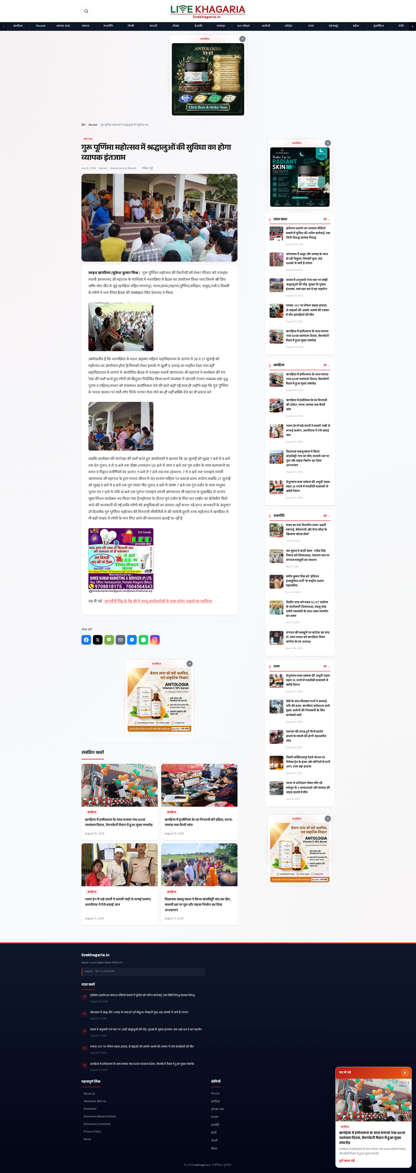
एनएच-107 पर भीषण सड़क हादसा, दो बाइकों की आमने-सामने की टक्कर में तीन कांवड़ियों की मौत (307, 311)
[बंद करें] (404, 1072)
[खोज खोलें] (86, 11)
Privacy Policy (92, 1131)
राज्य (311, 26)
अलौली (266, 26)
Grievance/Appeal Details (100, 1116)
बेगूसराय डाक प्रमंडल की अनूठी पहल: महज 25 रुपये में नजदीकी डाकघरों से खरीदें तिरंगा (308, 487)
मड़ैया (356, 26)
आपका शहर (63, 26)
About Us (89, 1093)
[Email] (120, 640)
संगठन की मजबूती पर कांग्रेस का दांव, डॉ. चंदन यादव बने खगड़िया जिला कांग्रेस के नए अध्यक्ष (308, 638)
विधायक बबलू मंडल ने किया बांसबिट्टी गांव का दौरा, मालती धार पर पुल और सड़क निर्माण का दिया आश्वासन (307, 459)
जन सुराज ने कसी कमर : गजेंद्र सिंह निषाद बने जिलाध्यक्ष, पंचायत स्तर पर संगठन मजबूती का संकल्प (307, 556)
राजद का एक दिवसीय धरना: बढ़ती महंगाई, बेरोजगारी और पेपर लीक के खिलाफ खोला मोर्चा (306, 530)
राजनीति (108, 26)
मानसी (153, 26)
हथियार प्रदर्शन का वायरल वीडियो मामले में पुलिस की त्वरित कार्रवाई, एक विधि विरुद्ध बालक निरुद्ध (308, 233)
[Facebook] (86, 640)
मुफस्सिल (379, 26)
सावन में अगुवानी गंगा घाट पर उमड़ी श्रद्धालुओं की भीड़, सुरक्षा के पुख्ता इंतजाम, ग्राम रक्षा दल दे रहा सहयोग (307, 285)
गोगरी (131, 26)
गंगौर (401, 26)
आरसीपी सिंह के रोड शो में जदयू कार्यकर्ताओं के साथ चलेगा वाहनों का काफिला (158, 602)
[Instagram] (155, 640)
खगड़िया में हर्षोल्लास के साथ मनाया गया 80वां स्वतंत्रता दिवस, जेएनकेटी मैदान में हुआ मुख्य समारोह (307, 336)
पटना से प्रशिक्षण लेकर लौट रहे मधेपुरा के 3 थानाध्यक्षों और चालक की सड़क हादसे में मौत (308, 788)
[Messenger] (132, 640)
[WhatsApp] (143, 640)
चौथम (175, 26)
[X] (97, 640)
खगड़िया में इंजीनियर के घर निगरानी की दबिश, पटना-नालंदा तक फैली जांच (306, 405)
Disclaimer (90, 1108)
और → (326, 220)
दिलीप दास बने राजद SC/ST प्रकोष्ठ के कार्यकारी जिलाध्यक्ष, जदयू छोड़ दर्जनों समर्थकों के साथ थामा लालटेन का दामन (307, 610)
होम (83, 125)
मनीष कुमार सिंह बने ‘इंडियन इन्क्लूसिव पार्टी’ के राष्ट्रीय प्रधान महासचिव (305, 581)
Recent (40, 26)
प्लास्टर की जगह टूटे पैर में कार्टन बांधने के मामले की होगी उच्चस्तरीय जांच (306, 737)
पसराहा (221, 26)
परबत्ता (85, 26)
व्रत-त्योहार (243, 26)
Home (87, 1139)
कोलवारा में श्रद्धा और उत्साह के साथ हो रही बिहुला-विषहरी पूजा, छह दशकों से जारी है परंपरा (307, 259)
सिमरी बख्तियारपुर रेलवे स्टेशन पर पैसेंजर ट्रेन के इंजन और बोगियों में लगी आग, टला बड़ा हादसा (308, 762)
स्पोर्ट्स (288, 26)
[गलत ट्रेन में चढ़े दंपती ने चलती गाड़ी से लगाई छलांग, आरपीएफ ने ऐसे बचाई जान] (119, 884)
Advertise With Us (95, 1101)
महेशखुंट (333, 26)
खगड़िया (18, 26)
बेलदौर (198, 26)
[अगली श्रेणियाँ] (412, 26)
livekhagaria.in (95, 955)
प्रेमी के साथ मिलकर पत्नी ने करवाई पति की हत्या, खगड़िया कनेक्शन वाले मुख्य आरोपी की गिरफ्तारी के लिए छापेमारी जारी (308, 709)
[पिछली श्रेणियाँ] (3, 26)
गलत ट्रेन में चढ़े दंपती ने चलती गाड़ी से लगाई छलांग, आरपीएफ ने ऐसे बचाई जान (308, 431)
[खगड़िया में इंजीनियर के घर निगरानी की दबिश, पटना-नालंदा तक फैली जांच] (199, 802)
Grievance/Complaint (97, 1124)
